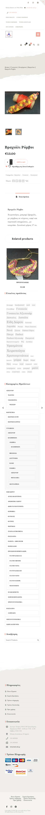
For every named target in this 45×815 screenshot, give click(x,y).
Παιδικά (19, 334)
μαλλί (35, 367)
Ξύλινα (17, 330)
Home (7, 67)
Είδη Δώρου (15, 322)
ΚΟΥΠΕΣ (11, 521)
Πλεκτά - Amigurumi (15, 541)
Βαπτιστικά (10, 412)
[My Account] (21, 45)
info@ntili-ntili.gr (31, 7)
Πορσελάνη (12, 546)
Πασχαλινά (29, 338)
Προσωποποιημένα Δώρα (17, 551)
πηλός (23, 372)
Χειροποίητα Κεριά (15, 597)
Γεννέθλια (10, 309)
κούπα (19, 368)
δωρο (25, 360)
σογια (29, 372)
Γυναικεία (14, 67)
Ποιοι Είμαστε (10, 17)
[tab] (22, 196)
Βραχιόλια (31, 67)
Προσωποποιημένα (13, 342)
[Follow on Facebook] (28, 2)
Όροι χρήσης (10, 27)
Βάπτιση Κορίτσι (14, 422)
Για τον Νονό (14, 575)
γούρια (17, 359)
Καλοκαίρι (28, 322)
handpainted (19, 305)
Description (23, 197)
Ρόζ (22, 342)
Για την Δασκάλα (15, 556)
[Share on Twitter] (16, 181)
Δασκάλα (23, 317)
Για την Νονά (14, 565)
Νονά (9, 330)
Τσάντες (11, 395)
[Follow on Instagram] (33, 2)
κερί (21, 364)
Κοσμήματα (22, 67)
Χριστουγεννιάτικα (15, 602)
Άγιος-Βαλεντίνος (14, 496)
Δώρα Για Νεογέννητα (15, 506)
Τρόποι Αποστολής (25, 22)
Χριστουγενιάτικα (17, 355)
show (38, 45)
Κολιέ (11, 463)
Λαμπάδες (12, 613)
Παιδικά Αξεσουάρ (15, 338)
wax (33, 305)
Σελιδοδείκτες (13, 592)
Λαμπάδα (11, 326)
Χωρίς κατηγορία (12, 624)
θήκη (9, 364)
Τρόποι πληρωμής (11, 22)
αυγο (32, 356)
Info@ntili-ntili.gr (15, 747)
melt (28, 305)
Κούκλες (11, 516)
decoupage (10, 305)
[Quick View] (26, 286)
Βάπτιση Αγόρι (13, 417)
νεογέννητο (16, 372)
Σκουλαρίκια (14, 484)
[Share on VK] (26, 181)
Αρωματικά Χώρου (14, 501)
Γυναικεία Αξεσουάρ (19, 313)
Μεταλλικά (15, 477)
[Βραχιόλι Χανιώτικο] (3, 407)
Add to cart (21, 162)
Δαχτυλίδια (13, 458)
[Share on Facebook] (13, 181)
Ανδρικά (12, 442)
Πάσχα (10, 334)
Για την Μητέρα (15, 560)
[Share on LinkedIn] (23, 181)
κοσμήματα (11, 368)
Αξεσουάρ (10, 390)
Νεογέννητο (14, 585)
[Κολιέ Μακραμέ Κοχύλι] (42, 407)
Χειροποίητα (16, 350)
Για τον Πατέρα (14, 580)
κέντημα (15, 364)
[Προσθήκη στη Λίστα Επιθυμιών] (31, 287)
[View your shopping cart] (30, 45)
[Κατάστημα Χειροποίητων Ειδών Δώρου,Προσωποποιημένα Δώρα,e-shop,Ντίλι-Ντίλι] (9, 34)
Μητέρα (20, 326)
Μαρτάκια (11, 526)
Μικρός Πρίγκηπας (30, 326)
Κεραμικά (11, 511)
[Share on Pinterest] (20, 181)
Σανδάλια (29, 342)
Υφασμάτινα (14, 345)
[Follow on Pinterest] (37, 2)
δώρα (33, 360)
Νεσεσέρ (12, 404)
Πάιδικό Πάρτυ (28, 330)
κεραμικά (29, 364)
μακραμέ (26, 368)
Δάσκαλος (11, 317)
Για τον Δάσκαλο (15, 570)
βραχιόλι (9, 360)
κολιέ (35, 364)
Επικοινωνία (19, 27)
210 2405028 (13, 12)
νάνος (8, 372)
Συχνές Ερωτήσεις (22, 17)
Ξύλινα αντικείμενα (15, 531)
